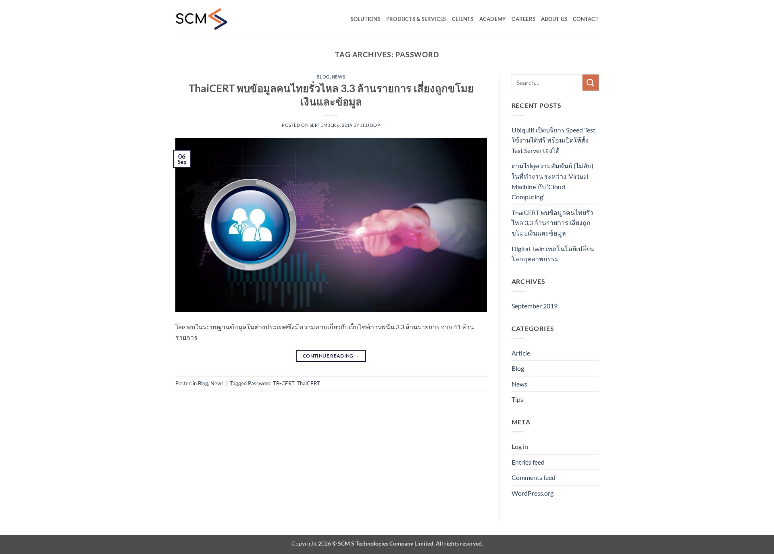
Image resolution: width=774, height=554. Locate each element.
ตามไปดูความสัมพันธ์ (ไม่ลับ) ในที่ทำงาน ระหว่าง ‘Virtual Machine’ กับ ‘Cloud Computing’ (552, 181)
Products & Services (416, 19)
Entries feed (528, 462)
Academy (492, 19)
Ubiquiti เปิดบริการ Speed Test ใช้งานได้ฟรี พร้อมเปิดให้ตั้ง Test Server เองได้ (553, 140)
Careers (523, 19)
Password (259, 383)
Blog (322, 76)
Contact (586, 19)
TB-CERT (283, 383)
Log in (520, 446)
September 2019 (535, 306)
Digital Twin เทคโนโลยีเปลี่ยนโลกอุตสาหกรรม (553, 254)
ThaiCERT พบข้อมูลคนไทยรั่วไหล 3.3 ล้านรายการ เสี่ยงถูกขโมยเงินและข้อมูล (552, 223)
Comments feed (534, 477)
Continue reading (331, 356)
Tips (517, 399)
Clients (463, 19)
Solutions (366, 19)
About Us (554, 19)
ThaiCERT (308, 383)
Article (521, 353)
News (338, 76)
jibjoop (370, 125)
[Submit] (591, 82)
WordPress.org (532, 493)
